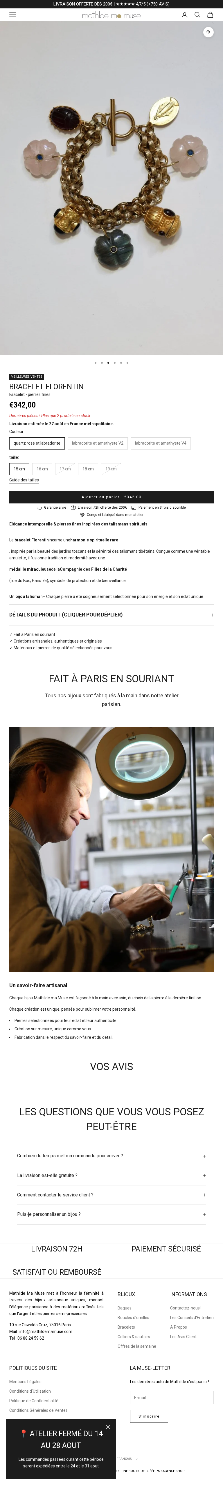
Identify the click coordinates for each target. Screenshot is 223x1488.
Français (124, 1459)
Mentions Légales (25, 1381)
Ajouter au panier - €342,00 (111, 497)
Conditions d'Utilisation (30, 1391)
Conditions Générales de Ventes (38, 1410)
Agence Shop (174, 1471)
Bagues (125, 1308)
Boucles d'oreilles (133, 1317)
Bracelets (126, 1327)
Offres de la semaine (137, 1346)
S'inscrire (149, 1416)
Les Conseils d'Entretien (192, 1317)
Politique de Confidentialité (33, 1400)
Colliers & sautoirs (134, 1336)
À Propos (178, 1327)
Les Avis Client (183, 1336)
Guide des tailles (24, 480)
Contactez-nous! (185, 1308)
